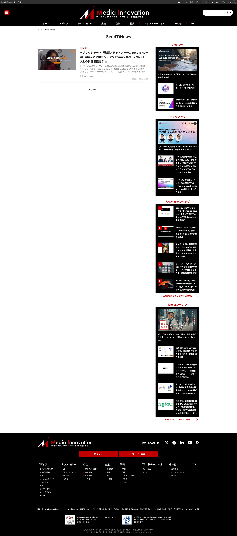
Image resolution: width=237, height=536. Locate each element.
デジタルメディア (46, 469)
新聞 (41, 475)
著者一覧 (40, 509)
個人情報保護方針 (146, 509)
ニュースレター (128, 475)
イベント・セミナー (178, 472)
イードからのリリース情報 (191, 509)
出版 (41, 485)
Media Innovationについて (54, 509)
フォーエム (147, 469)
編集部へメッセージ (87, 509)
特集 (132, 23)
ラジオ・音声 (45, 489)
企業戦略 (110, 469)
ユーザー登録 (138, 454)
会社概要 (177, 509)
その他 (178, 23)
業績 (108, 472)
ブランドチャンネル (154, 23)
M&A (108, 475)
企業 (118, 23)
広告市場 (88, 475)
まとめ (124, 479)
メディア (63, 23)
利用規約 (117, 509)
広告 (103, 23)
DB (193, 23)
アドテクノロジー (91, 469)
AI (64, 469)
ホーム (46, 23)
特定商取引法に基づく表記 (163, 509)
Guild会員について (71, 509)
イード (145, 472)
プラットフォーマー (47, 482)
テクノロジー (85, 23)
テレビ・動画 (45, 472)
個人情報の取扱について (130, 509)
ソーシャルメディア (47, 479)
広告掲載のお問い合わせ (103, 509)
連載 (124, 472)
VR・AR (66, 475)
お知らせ (174, 469)
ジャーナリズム (45, 492)
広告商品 (88, 472)
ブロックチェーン (69, 472)
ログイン (98, 454)
